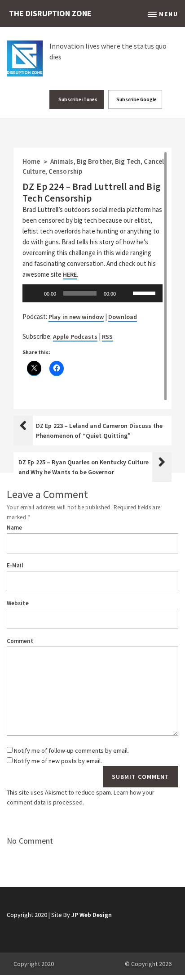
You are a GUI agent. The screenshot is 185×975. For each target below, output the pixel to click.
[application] (92, 293)
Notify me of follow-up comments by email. (71, 750)
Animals (62, 161)
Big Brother (94, 161)
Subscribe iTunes (77, 99)
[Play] (34, 293)
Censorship (65, 171)
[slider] (145, 292)
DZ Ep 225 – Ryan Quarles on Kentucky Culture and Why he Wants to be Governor (83, 467)
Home (31, 161)
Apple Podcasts (75, 336)
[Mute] (125, 293)
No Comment (30, 841)
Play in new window (76, 317)
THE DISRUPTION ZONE (50, 13)
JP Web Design (91, 915)
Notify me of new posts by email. (58, 761)
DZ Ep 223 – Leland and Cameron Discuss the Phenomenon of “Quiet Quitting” (99, 431)
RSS (107, 336)
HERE (70, 274)
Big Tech (128, 161)
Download (122, 317)
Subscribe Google (136, 99)
